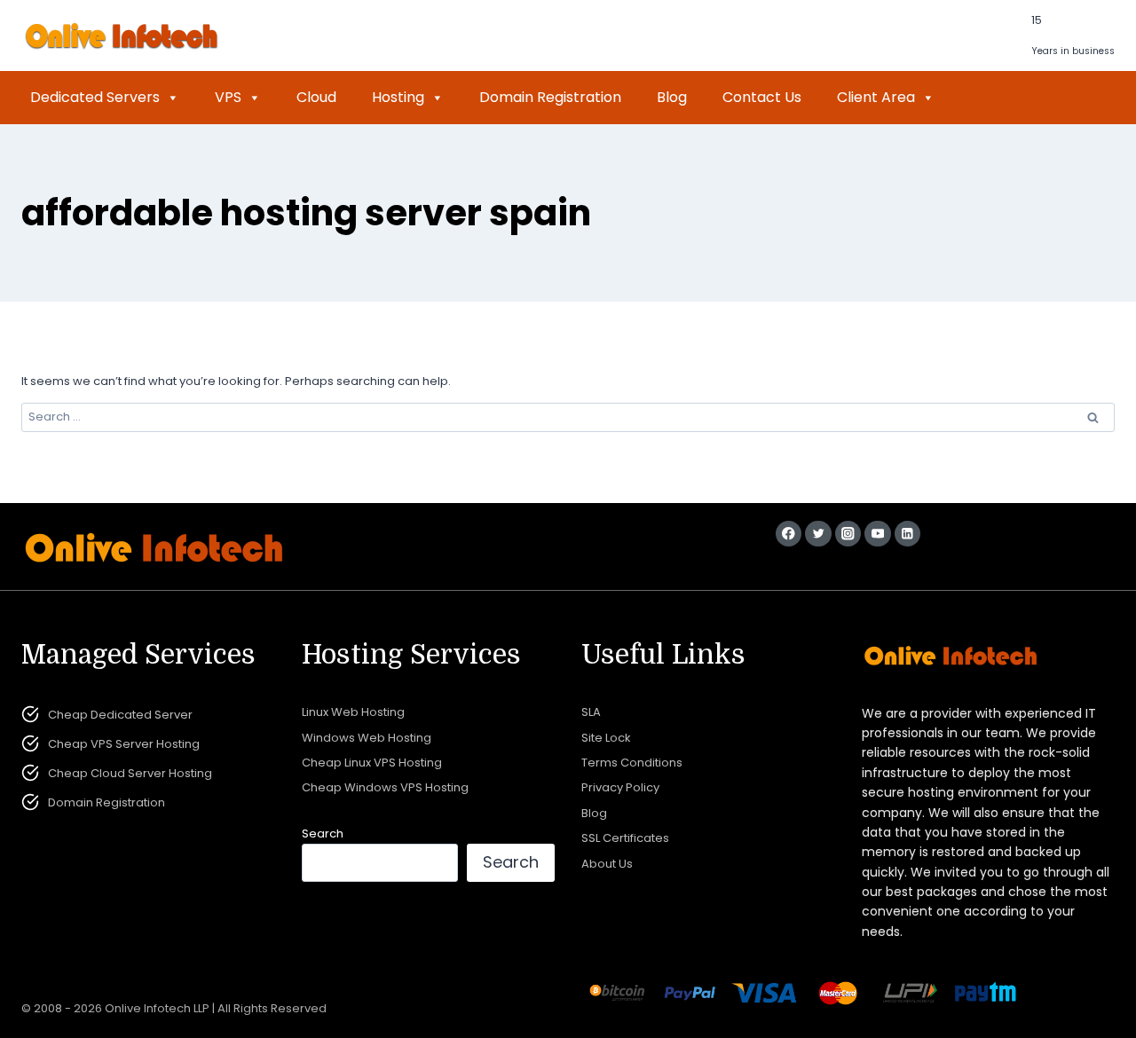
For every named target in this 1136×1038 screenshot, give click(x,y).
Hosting (398, 97)
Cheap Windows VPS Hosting (385, 787)
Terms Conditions (631, 762)
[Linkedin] (907, 534)
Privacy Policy (620, 787)
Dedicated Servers (95, 97)
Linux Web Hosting (353, 712)
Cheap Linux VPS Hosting (372, 762)
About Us (607, 863)
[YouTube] (877, 534)
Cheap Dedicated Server (120, 714)
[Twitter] (818, 534)
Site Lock (606, 737)
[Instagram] (848, 534)
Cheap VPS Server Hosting (124, 743)
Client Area (876, 97)
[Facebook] (788, 534)
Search (322, 833)
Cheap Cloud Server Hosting (130, 773)
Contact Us (761, 97)
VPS (228, 97)
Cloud (316, 97)
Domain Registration (550, 97)
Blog (672, 97)
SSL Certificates (625, 838)
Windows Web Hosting (366, 737)
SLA (591, 712)
